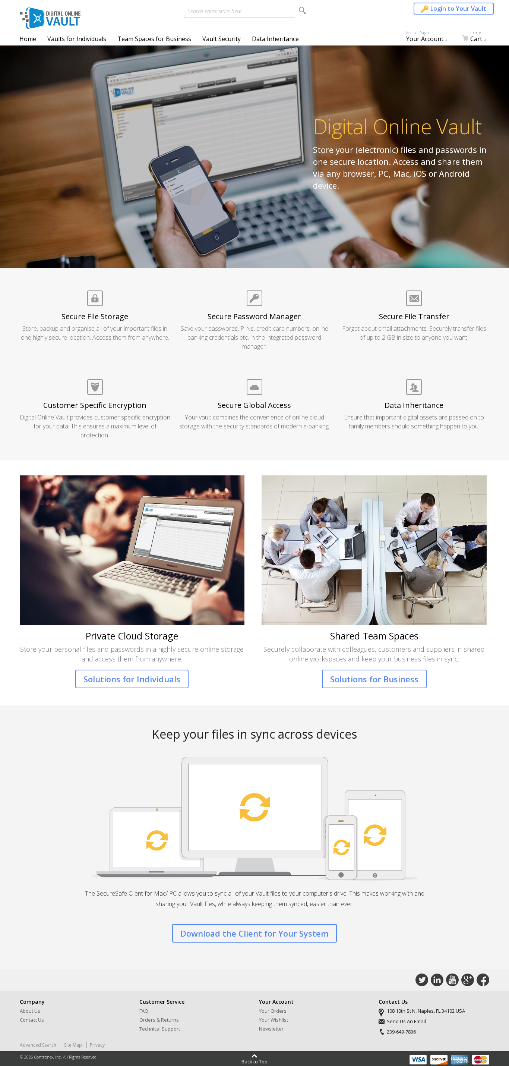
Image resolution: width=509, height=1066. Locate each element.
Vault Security (221, 39)
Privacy (97, 1045)
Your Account (424, 37)
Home (27, 39)
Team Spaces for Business (154, 39)
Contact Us (32, 1019)
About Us (30, 1010)
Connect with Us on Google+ (467, 980)
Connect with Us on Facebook (483, 980)
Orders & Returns (159, 1019)
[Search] (302, 10)
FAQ (143, 1010)
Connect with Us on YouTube (452, 980)
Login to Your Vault (458, 8)
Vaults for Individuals (76, 39)
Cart (476, 37)
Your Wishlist (273, 1019)
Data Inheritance (275, 39)
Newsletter (271, 1028)
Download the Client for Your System (254, 933)
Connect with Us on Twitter (421, 980)
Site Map (73, 1045)
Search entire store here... (216, 11)
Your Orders (273, 1010)
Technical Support (159, 1028)
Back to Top (254, 1061)
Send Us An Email (406, 1021)
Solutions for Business (374, 679)
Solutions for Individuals (131, 679)
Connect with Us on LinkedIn (437, 980)
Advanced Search (38, 1045)
